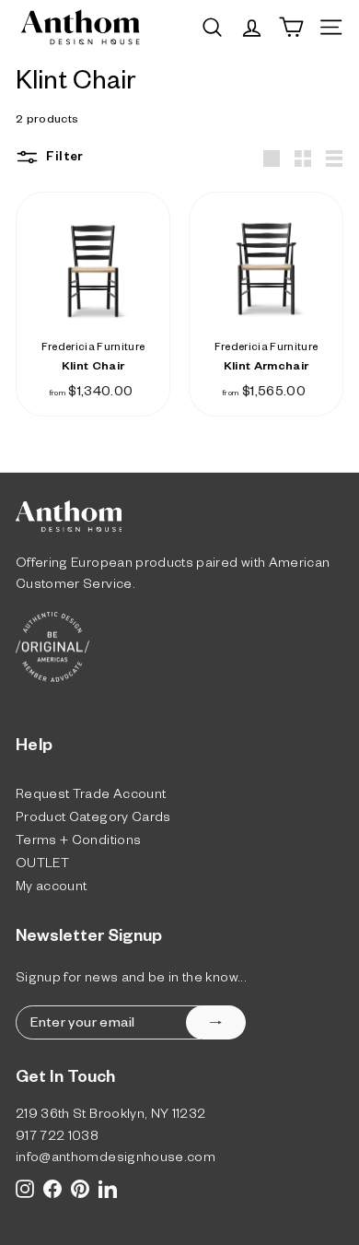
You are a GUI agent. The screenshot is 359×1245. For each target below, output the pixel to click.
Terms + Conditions (78, 843)
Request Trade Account (91, 797)
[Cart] (291, 27)
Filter (63, 159)
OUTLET (42, 866)
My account (51, 889)
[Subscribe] (216, 1022)
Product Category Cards (93, 820)
